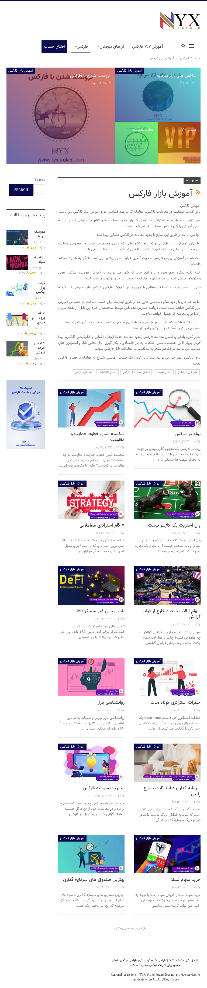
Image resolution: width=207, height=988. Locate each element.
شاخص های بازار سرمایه (176, 75)
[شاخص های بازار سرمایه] (158, 94)
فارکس (82, 47)
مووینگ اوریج (39, 234)
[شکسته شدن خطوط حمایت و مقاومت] (91, 408)
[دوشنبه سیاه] (17, 262)
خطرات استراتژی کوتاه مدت (175, 702)
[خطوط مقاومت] (136, 143)
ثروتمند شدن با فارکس (90, 75)
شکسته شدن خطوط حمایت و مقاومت (98, 436)
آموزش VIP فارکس (147, 47)
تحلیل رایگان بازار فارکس (136, 372)
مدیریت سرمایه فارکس (104, 788)
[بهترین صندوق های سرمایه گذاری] (91, 854)
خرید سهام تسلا (186, 879)
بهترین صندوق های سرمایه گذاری (94, 879)
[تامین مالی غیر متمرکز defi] (91, 585)
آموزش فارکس (114, 287)
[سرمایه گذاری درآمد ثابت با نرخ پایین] (167, 763)
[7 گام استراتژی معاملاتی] (91, 500)
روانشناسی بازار (111, 702)
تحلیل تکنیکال (163, 372)
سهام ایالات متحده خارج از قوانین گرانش (170, 614)
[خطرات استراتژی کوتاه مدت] (167, 677)
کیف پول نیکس (40, 287)
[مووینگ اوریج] (17, 237)
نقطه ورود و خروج (38, 317)
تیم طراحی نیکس (130, 960)
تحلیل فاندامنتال (107, 372)
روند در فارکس (188, 433)
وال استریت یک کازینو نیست (174, 525)
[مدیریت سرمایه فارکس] (91, 763)
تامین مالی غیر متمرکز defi (100, 611)
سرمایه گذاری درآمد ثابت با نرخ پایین (172, 791)
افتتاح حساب (54, 47)
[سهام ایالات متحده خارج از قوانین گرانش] (167, 585)
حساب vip (188, 130)
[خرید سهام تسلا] (167, 854)
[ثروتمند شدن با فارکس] (60, 115)
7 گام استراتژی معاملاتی (102, 525)
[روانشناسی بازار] (91, 677)
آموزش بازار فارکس (20, 70)
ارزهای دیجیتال (112, 47)
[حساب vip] (179, 143)
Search (40, 180)
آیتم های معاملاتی (188, 372)
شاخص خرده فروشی (39, 348)
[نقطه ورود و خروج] (17, 318)
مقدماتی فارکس (83, 372)
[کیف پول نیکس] (17, 288)
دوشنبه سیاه (39, 259)
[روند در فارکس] (167, 408)
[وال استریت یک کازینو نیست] (167, 500)
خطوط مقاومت (143, 130)
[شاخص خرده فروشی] (17, 348)
